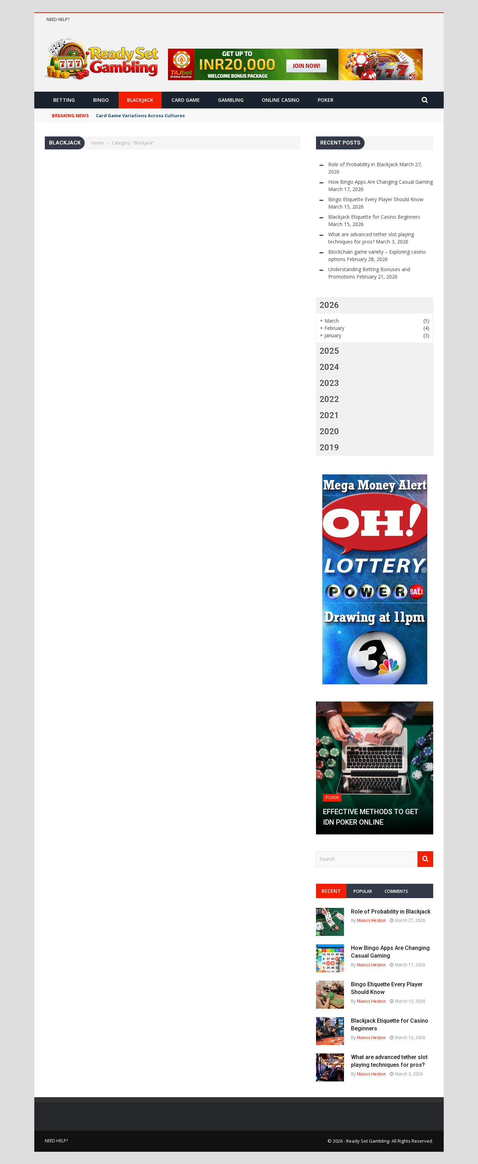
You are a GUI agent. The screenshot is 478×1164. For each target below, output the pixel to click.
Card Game (185, 100)
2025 (329, 351)
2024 (329, 367)
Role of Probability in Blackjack (363, 164)
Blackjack (140, 100)
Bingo (101, 100)
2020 (329, 431)
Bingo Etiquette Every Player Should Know (375, 199)
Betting (64, 100)
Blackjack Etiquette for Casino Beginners (374, 216)
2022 (329, 399)
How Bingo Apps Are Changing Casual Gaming (380, 181)
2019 (329, 447)
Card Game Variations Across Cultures (140, 115)
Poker (325, 100)
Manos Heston (371, 920)
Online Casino (281, 100)
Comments (396, 891)
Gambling (231, 100)
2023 (329, 383)
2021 (329, 415)
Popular (362, 891)
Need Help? (58, 19)
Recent (331, 891)
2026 (329, 305)
